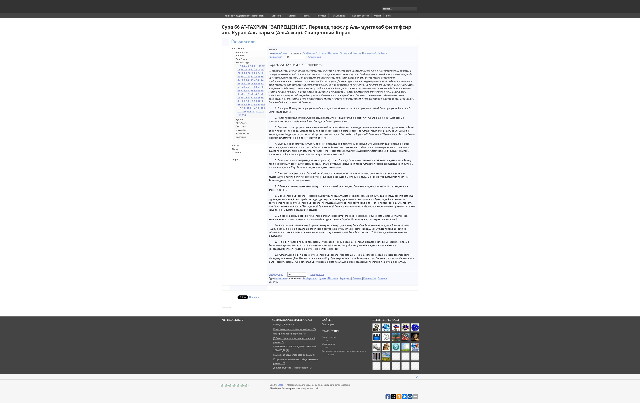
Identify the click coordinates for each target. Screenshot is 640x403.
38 (242, 80)
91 (259, 101)
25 (252, 73)
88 (249, 101)
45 (239, 83)
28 (262, 73)
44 (262, 80)
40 (249, 80)
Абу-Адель (345, 53)
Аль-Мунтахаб (310, 53)
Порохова (333, 53)
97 (252, 104)
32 (249, 76)
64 (249, 90)
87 (245, 101)
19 (259, 69)
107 (240, 111)
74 (255, 94)
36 (262, 76)
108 (244, 111)
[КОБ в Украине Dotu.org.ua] (237, 6)
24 (249, 73)
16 (249, 69)
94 (242, 104)
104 (254, 108)
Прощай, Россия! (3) (284, 324)
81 (252, 97)
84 (262, 97)
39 (245, 80)
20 (262, 69)
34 (255, 76)
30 (242, 76)
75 (259, 94)
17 (252, 69)
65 (252, 90)
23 (245, 73)
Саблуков (382, 53)
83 (259, 97)
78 (242, 97)
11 (260, 66)
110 (253, 111)
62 (242, 90)
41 (252, 80)
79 (245, 97)
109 (249, 111)
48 (249, 83)
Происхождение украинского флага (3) (294, 329)
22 (242, 73)
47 (245, 83)
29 (239, 76)
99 (259, 104)
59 (259, 87)
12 (263, 66)
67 (259, 90)
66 (255, 90)
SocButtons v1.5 (226, 307)
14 (242, 69)
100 (263, 104)
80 (249, 97)
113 (239, 115)
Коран (331, 324)
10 (257, 66)
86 (242, 101)
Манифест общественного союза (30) (294, 354)
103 (249, 108)
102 (244, 108)
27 (259, 73)
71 (245, 94)
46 (242, 83)
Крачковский (369, 53)
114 (244, 115)
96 (249, 104)
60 (262, 87)
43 (259, 80)
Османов (357, 53)
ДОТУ (281, 385)
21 (239, 73)
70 (242, 94)
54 (242, 87)
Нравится (254, 297)
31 (245, 76)
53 (239, 87)
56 (249, 87)
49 (252, 83)
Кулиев (322, 53)
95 (245, 104)
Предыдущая (275, 57)
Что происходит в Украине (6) (289, 333)
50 (255, 83)
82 (255, 97)
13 (239, 69)
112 (262, 111)
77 (239, 97)
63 (245, 90)
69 (239, 94)
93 (239, 104)
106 (263, 108)
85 (239, 101)
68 (262, 90)
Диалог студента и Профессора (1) (292, 367)
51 (259, 83)
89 (252, 101)
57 (252, 87)
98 (255, 104)
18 (255, 69)
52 (262, 83)
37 (239, 80)
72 (249, 94)
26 (255, 73)
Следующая (314, 57)
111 (258, 111)
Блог (324, 324)
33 (252, 76)
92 (262, 101)
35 (259, 76)
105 (258, 108)
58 (255, 87)
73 (252, 94)
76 (262, 94)
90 (255, 101)
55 (245, 87)
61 (239, 90)
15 (245, 69)
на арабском (280, 53)
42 (255, 80)
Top (416, 376)
